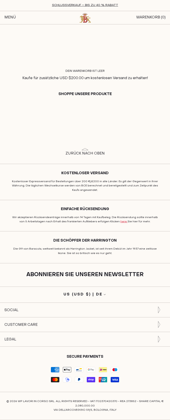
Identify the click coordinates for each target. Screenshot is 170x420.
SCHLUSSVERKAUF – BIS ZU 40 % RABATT (85, 5)
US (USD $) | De (83, 294)
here (124, 221)
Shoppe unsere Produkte (85, 94)
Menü (10, 17)
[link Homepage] (85, 17)
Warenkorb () (151, 17)
